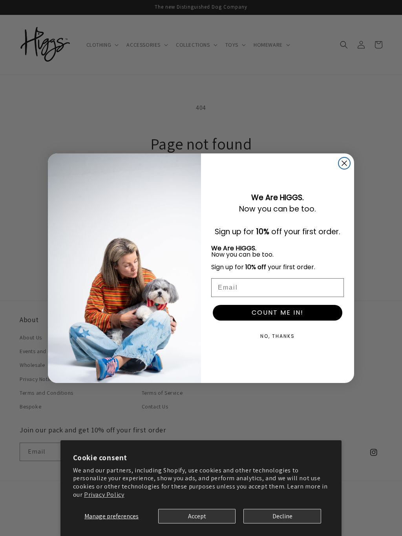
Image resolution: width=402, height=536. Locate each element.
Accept (197, 516)
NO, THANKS (277, 336)
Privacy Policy (104, 494)
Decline (282, 516)
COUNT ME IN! (277, 312)
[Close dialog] (344, 163)
